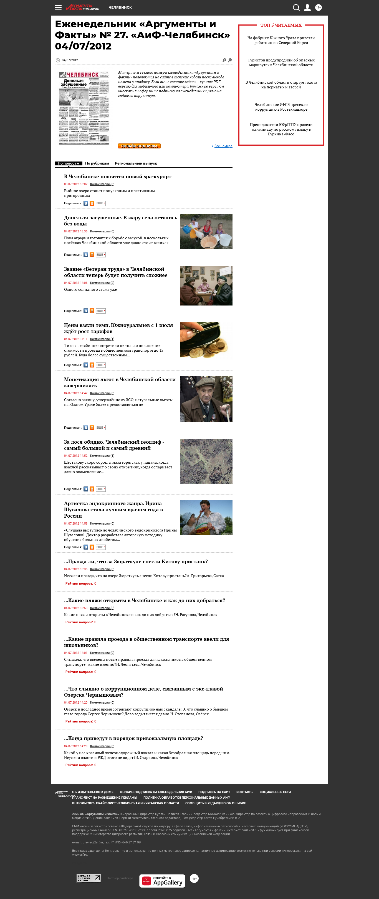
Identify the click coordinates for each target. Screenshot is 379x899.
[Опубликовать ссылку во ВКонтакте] (86, 203)
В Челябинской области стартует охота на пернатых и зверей (281, 84)
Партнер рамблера (120, 878)
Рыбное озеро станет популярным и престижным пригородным (109, 193)
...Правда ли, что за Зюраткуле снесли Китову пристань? (136, 561)
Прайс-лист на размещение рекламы (104, 797)
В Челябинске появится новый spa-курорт (117, 176)
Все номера (223, 146)
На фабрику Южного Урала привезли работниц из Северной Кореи (281, 40)
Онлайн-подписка (139, 146)
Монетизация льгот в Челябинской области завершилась (120, 382)
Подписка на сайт (214, 792)
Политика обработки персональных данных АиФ (186, 797)
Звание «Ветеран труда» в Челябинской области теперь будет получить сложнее (116, 271)
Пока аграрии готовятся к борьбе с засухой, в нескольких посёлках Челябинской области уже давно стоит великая (116, 240)
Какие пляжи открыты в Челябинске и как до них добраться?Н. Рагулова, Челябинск (141, 614)
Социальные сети (275, 792)
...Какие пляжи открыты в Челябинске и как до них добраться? (144, 600)
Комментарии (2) (102, 283)
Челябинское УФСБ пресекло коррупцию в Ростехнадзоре (281, 106)
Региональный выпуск (136, 163)
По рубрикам (97, 163)
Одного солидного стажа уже (90, 289)
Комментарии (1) (102, 339)
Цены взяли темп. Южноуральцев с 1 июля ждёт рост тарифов (118, 328)
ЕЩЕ (100, 203)
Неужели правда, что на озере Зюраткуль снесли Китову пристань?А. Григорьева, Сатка (144, 575)
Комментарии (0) (102, 184)
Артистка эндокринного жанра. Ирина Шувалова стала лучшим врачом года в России (113, 509)
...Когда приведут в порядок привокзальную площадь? (133, 738)
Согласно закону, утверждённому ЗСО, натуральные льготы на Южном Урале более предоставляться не (118, 402)
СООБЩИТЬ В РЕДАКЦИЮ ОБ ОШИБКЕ (215, 803)
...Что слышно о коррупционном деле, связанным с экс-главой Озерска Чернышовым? (143, 691)
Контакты (244, 792)
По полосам (69, 163)
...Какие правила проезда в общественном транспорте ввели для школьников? (146, 641)
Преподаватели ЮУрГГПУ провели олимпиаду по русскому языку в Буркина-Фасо (281, 129)
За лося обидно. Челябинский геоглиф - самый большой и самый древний (114, 444)
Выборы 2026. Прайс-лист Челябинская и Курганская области (125, 803)
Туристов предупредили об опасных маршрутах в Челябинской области (281, 62)
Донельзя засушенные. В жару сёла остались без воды (120, 220)
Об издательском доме (92, 792)
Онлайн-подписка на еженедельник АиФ (156, 792)
